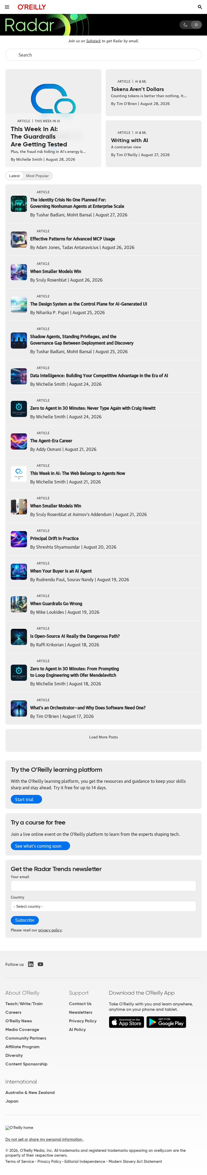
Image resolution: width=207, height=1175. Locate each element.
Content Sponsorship (26, 1064)
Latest (14, 176)
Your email (20, 876)
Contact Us (80, 1003)
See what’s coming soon (38, 846)
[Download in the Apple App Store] (126, 1026)
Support (79, 993)
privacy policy (50, 929)
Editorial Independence (84, 1161)
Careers (13, 1012)
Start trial (24, 799)
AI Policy (77, 1029)
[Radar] (47, 25)
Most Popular (37, 176)
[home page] (32, 7)
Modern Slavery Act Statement (135, 1161)
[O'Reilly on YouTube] (40, 964)
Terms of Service (19, 1161)
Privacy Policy (82, 1021)
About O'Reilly (22, 993)
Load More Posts (103, 736)
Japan (11, 1101)
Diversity (14, 1055)
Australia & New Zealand (30, 1092)
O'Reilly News (18, 1021)
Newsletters (80, 1012)
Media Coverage (22, 1029)
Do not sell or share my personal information (44, 1139)
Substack (93, 40)
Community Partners (25, 1038)
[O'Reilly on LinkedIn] (30, 964)
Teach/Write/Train (24, 1003)
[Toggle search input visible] (200, 7)
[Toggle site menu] (7, 7)
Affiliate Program (22, 1047)
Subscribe (24, 920)
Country (17, 896)
